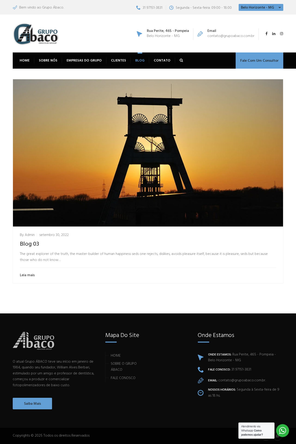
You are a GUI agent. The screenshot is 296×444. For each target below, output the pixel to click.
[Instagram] (280, 34)
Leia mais (27, 275)
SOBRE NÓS (48, 60)
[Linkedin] (274, 34)
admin (30, 235)
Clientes (118, 60)
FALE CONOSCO (123, 378)
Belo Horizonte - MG (257, 8)
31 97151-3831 (152, 8)
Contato (162, 60)
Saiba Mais (32, 404)
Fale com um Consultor (259, 61)
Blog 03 (29, 244)
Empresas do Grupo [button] (84, 60)
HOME (116, 356)
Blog (140, 60)
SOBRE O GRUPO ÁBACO (124, 367)
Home (25, 60)
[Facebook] (267, 34)
